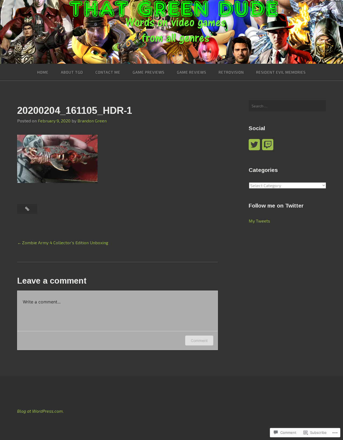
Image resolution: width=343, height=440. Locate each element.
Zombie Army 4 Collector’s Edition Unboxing (65, 242)
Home (43, 72)
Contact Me (107, 72)
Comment (199, 340)
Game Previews (149, 72)
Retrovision (231, 72)
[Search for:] (287, 105)
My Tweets (259, 220)
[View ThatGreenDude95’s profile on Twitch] (267, 144)
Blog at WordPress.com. (40, 410)
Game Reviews (191, 72)
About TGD (72, 72)
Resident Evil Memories (281, 72)
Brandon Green (92, 120)
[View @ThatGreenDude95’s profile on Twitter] (254, 144)
